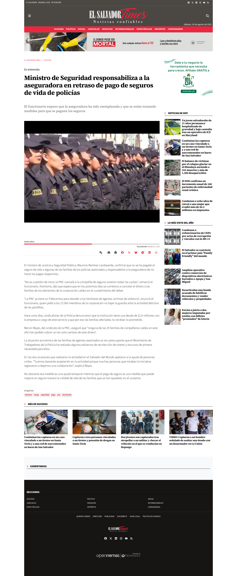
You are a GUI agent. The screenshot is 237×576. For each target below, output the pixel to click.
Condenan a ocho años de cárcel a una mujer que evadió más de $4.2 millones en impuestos (197, 205)
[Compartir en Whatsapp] (156, 252)
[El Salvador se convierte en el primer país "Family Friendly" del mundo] (172, 256)
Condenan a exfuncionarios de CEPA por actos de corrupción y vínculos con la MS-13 (196, 234)
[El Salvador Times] (118, 16)
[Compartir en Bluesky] (136, 252)
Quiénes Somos (83, 516)
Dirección (97, 516)
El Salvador (31, 2)
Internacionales (155, 503)
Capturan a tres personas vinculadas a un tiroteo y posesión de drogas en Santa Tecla (94, 441)
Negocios (91, 503)
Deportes (91, 507)
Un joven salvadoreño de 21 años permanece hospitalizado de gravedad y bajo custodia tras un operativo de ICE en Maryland (197, 128)
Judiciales (31, 503)
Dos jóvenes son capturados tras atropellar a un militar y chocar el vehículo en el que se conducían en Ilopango (141, 442)
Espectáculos (33, 507)
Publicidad (109, 516)
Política (91, 499)
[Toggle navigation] (29, 16)
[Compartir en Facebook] (122, 252)
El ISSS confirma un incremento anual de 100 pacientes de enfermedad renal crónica (197, 185)
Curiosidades (154, 507)
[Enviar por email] (108, 252)
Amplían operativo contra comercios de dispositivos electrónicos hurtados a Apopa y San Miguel (197, 276)
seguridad (45, 394)
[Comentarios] (101, 252)
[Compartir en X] (129, 252)
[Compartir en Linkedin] (149, 252)
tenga (36, 394)
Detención (56, 2)
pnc (58, 394)
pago (53, 394)
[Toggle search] (207, 16)
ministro (28, 394)
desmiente (66, 394)
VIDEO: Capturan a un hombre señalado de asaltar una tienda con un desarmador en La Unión (189, 441)
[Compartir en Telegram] (142, 252)
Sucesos (47, 60)
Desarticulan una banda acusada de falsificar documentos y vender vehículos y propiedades (196, 294)
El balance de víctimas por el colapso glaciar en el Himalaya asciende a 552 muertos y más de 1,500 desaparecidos (196, 167)
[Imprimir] (115, 252)
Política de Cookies (152, 516)
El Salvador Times (32, 60)
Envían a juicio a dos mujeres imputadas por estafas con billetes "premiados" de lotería (196, 314)
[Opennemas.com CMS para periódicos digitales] (118, 559)
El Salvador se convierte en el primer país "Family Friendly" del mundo (197, 253)
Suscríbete (122, 516)
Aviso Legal (135, 516)
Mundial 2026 (44, 2)
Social (151, 499)
